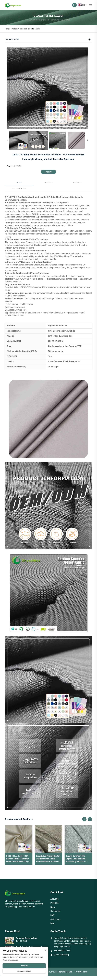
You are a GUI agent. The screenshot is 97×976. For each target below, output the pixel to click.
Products (14, 29)
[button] (84, 819)
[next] (87, 140)
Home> (7, 29)
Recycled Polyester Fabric (30, 29)
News (52, 907)
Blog (52, 923)
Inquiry (48, 172)
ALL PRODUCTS (12, 39)
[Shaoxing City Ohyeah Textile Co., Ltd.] (13, 5)
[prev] (8, 140)
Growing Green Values (27, 938)
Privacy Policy (81, 972)
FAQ (52, 915)
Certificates (55, 919)
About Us (54, 899)
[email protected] (61, 954)
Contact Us (55, 911)
